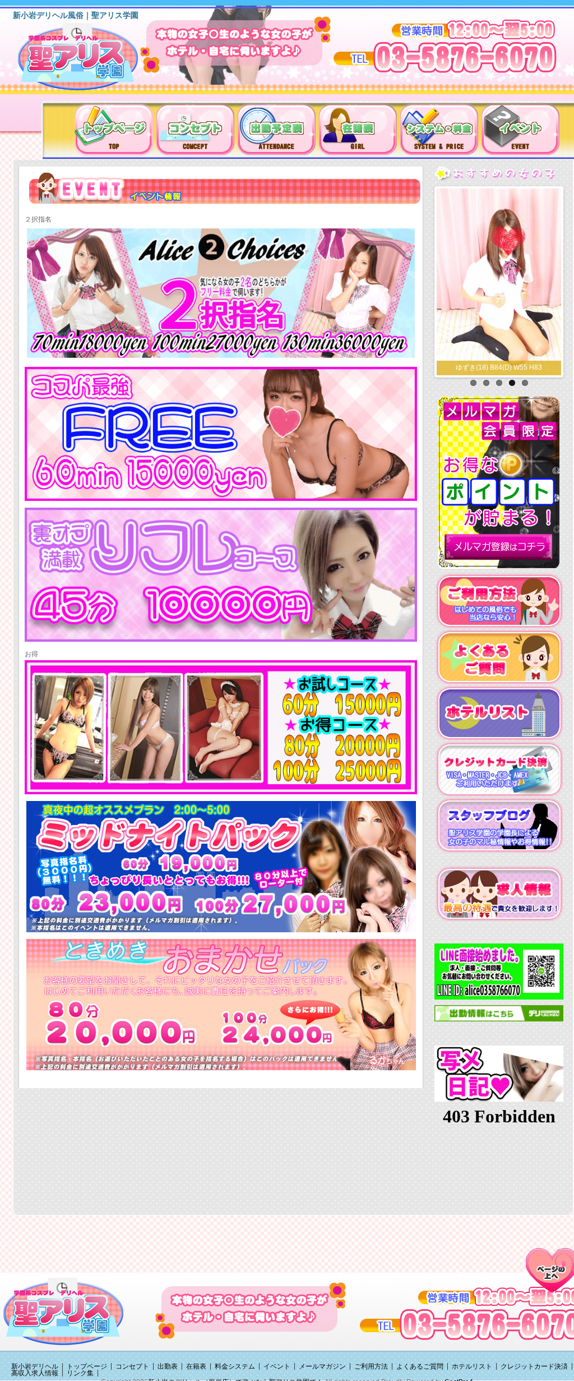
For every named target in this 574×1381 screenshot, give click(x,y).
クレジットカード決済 (534, 1366)
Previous (424, 279)
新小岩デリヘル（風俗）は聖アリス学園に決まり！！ (92, 60)
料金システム (235, 1366)
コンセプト (132, 1366)
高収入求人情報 (34, 1373)
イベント (276, 1366)
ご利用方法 (371, 1366)
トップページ (87, 1366)
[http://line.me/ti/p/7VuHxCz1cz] (498, 971)
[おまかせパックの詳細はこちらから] (221, 1004)
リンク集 (80, 1373)
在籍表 (196, 1366)
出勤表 (168, 1366)
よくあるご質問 (419, 1366)
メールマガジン (322, 1366)
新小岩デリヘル (34, 1366)
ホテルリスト (472, 1366)
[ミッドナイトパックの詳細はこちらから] (221, 866)
